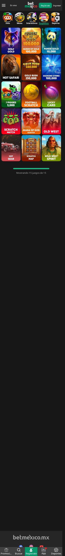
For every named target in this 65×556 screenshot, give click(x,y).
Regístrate (45, 5)
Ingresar (57, 5)
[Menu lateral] (3, 5)
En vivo (13, 5)
